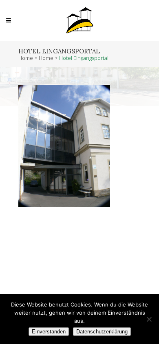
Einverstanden (49, 332)
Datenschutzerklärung (102, 332)
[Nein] (149, 319)
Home (25, 58)
